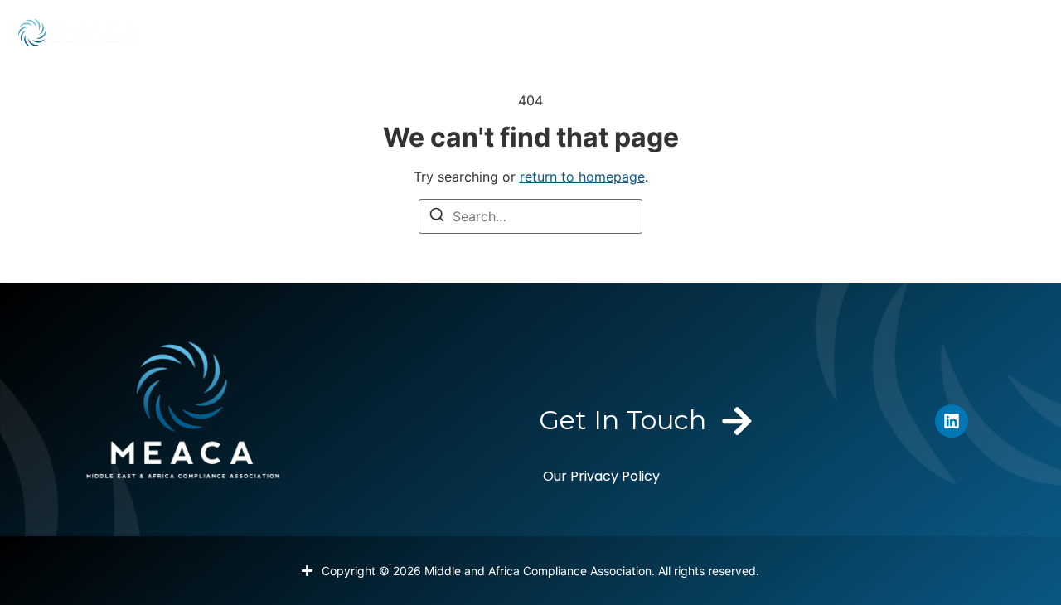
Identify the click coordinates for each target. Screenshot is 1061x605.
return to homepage (582, 176)
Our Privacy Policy (601, 476)
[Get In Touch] (736, 421)
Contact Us (975, 32)
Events (867, 32)
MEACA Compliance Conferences (714, 32)
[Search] (436, 217)
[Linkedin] (951, 421)
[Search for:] (530, 216)
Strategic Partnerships (492, 32)
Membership (333, 32)
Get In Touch (622, 420)
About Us (214, 32)
